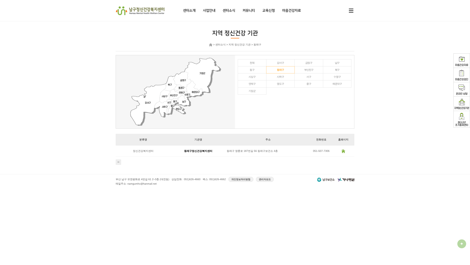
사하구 (280, 76)
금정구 (308, 62)
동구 (252, 69)
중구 (308, 83)
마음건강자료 (291, 10)
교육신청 (268, 10)
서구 (308, 76)
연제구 (252, 83)
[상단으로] (461, 243)
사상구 (252, 76)
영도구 (280, 83)
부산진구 (308, 69)
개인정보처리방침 (240, 179)
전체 (252, 62)
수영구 (337, 76)
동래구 (280, 69)
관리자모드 (265, 179)
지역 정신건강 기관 (240, 44)
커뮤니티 (249, 10)
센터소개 (189, 10)
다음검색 (118, 162)
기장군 (252, 90)
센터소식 (229, 10)
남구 (337, 62)
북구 (337, 69)
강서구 (280, 62)
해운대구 (337, 83)
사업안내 (209, 10)
